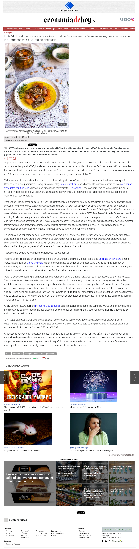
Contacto (82, 531)
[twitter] (129, 20)
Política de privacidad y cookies (111, 533)
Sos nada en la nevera (110, 258)
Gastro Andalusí (68, 184)
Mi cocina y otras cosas (47, 305)
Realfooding (75, 188)
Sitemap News (84, 537)
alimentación (17, 354)
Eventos (54, 535)
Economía (39, 29)
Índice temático (85, 535)
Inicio (21, 29)
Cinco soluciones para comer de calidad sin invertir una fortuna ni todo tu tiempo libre (29, 477)
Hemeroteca (84, 533)
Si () (38, 358)
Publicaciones (11, 29)
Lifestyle (124, 29)
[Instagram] (132, 20)
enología (28, 354)
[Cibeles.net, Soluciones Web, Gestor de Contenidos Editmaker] (117, 540)
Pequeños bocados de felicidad (68, 489)
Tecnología (50, 29)
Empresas (29, 29)
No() (47, 358)
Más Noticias (41, 535)
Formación (92, 29)
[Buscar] (121, 20)
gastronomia (51, 354)
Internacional (63, 29)
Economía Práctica (13, 544)
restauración (39, 354)
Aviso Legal (105, 535)
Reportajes (114, 29)
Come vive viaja (35, 262)
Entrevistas (103, 29)
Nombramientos (78, 29)
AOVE (8, 354)
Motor (132, 29)
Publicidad (25, 537)
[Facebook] (125, 20)
